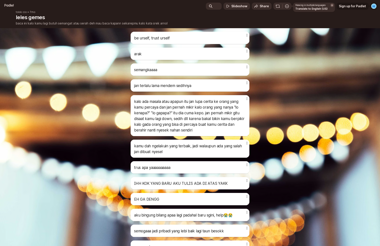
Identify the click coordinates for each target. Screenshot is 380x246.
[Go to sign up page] (373, 6)
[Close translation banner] (332, 5)
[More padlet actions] (287, 6)
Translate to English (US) (311, 8)
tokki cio (21, 12)
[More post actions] (246, 35)
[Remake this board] (277, 6)
